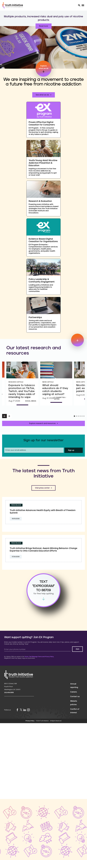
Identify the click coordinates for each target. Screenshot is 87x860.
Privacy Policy (30, 721)
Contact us (75, 696)
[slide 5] (82, 416)
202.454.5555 (9, 692)
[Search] (79, 5)
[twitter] (21, 709)
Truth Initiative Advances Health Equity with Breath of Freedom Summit (42, 511)
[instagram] (28, 710)
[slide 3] (78, 416)
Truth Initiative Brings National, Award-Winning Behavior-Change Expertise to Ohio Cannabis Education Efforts (43, 549)
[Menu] (83, 5)
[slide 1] (74, 416)
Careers (73, 692)
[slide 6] (83, 416)
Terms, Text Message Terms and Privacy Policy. (39, 656)
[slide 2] (76, 416)
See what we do (42, 95)
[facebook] (17, 710)
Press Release (16, 505)
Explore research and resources (42, 423)
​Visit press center (42, 488)
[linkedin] (24, 710)
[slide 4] (80, 416)
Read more (43, 22)
